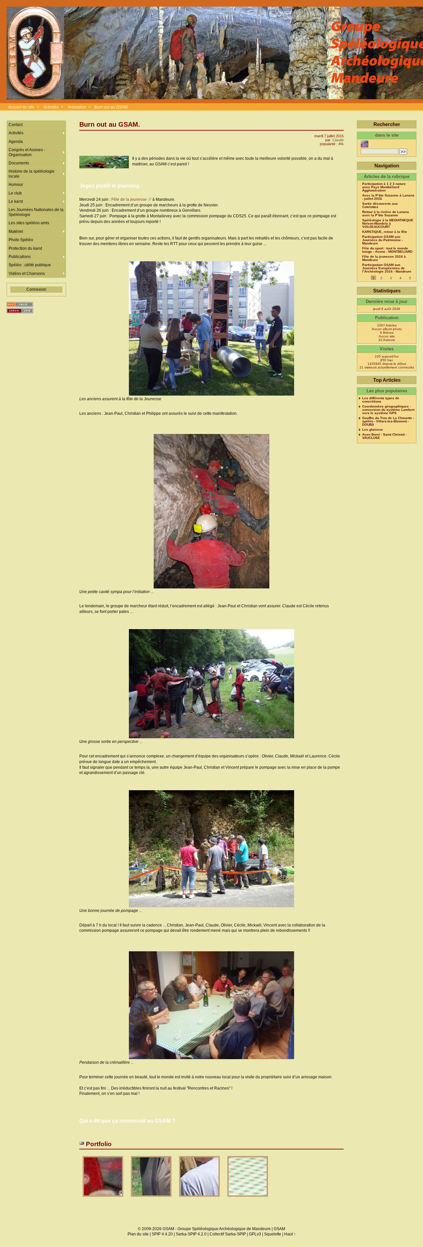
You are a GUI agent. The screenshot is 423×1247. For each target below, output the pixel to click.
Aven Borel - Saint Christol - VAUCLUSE (384, 436)
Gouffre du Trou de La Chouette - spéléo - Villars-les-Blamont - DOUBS (388, 421)
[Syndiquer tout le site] (20, 304)
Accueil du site (21, 107)
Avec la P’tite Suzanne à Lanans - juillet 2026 (388, 197)
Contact (15, 124)
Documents (19, 163)
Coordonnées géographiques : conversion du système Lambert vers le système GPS (388, 410)
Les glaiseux (372, 429)
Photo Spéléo (21, 239)
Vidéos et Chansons (27, 273)
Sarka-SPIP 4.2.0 (191, 1234)
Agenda (16, 141)
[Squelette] (20, 310)
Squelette (272, 1234)
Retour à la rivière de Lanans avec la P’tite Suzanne (385, 213)
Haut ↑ (290, 1234)
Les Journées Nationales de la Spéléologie (36, 212)
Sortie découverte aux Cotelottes (380, 205)
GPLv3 (255, 1234)
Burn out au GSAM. (111, 107)
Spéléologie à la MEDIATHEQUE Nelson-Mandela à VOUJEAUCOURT (387, 224)
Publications (20, 256)
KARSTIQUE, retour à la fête (384, 232)
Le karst (16, 201)
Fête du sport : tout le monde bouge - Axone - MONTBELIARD (387, 250)
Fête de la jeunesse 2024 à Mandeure (384, 258)
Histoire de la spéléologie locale (32, 173)
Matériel (16, 231)
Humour (16, 184)
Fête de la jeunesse (129, 199)
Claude (338, 140)
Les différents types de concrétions (380, 400)
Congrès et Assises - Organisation (27, 152)
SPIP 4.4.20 (162, 1234)
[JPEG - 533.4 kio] (152, 1199)
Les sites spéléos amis (29, 223)
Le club (15, 193)
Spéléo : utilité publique (30, 265)
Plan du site (138, 1234)
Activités (51, 107)
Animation (77, 107)
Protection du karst (25, 248)
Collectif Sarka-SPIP (228, 1234)
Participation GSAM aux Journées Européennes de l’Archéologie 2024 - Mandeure (386, 268)
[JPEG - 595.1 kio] (103, 1199)
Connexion (36, 289)
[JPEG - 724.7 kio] (200, 1199)
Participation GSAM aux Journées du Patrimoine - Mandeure (382, 240)
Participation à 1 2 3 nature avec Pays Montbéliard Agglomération (384, 187)
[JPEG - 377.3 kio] (247, 1199)
